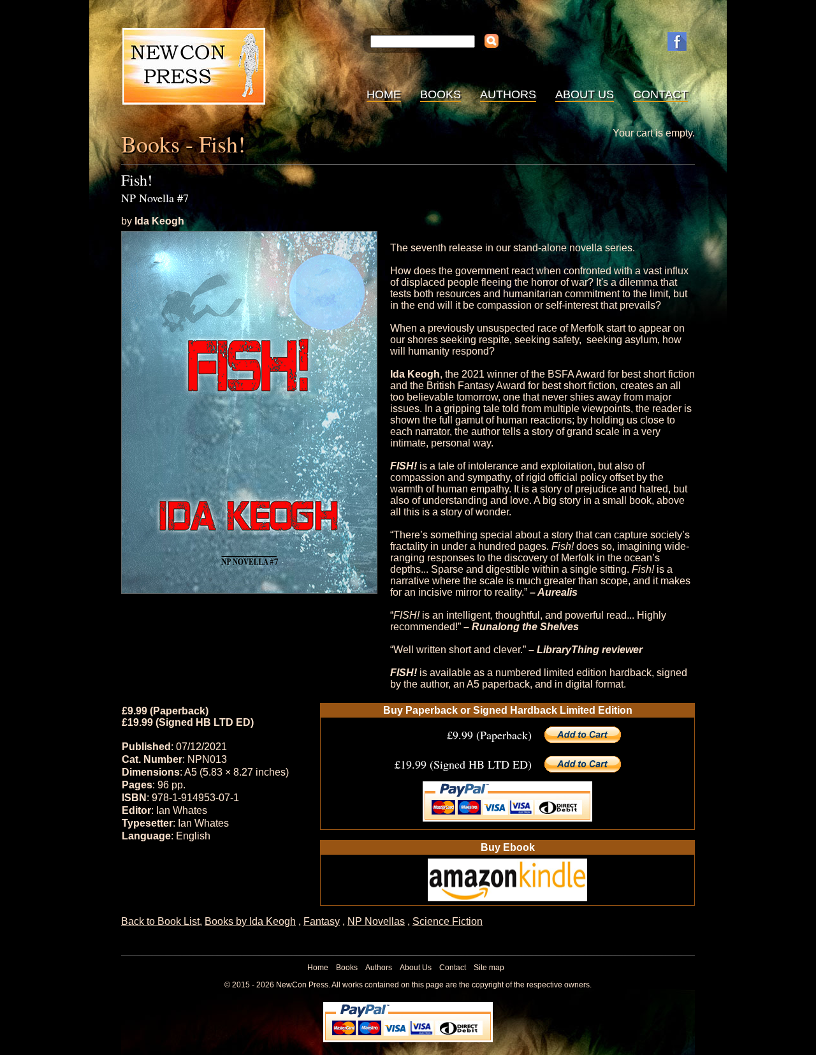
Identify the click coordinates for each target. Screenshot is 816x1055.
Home (384, 94)
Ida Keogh (159, 221)
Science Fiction (447, 921)
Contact (660, 94)
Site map (489, 967)
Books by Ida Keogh (250, 921)
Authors (508, 94)
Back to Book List (160, 921)
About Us (584, 94)
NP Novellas (376, 921)
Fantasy (321, 921)
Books (440, 94)
